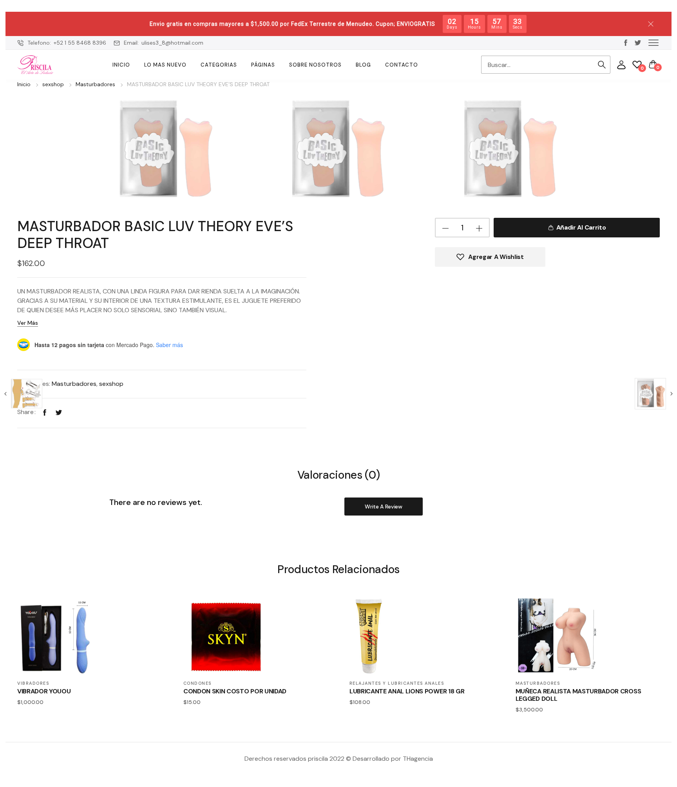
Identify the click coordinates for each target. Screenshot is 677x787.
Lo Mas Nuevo (165, 65)
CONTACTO (401, 65)
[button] (653, 42)
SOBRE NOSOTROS (315, 65)
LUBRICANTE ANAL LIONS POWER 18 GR (406, 691)
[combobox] (537, 65)
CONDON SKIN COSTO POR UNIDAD (234, 691)
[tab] (338, 474)
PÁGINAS (263, 65)
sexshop (53, 84)
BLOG (363, 65)
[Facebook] (45, 412)
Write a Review (383, 506)
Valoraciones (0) (338, 475)
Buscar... (601, 65)
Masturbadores (95, 84)
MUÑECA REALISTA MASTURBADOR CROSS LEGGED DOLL (578, 694)
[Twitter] (59, 412)
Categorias (219, 65)
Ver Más (27, 322)
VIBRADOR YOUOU (44, 691)
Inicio (121, 65)
